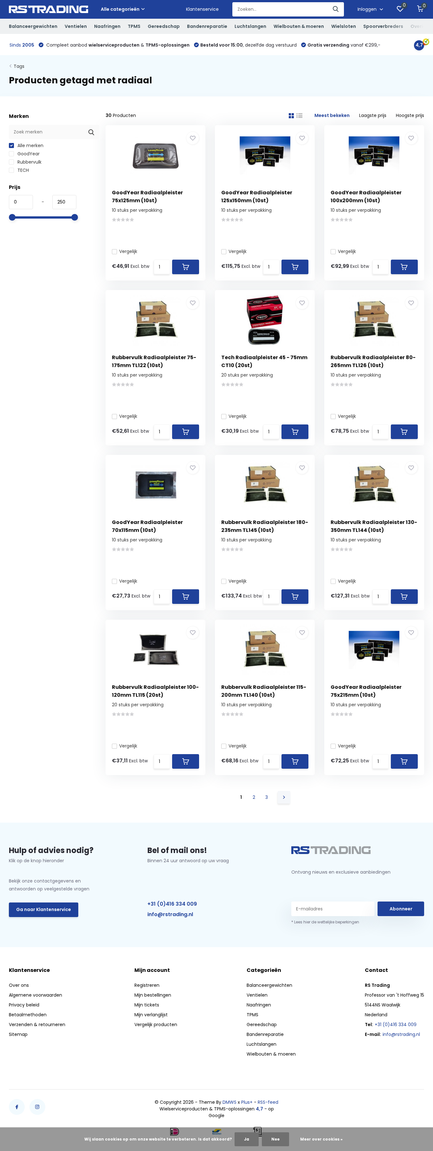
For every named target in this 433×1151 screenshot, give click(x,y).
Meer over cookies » (321, 1139)
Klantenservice (202, 9)
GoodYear (28, 154)
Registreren (146, 985)
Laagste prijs (372, 115)
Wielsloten (343, 26)
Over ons (19, 985)
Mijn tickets (146, 1005)
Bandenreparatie (207, 26)
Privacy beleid (24, 1005)
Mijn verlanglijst (151, 1015)
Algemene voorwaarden (35, 995)
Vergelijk (128, 251)
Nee (275, 1139)
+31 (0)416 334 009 (172, 904)
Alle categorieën (120, 9)
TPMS (134, 26)
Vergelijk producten (155, 1024)
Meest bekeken (332, 115)
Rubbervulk (29, 162)
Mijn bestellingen (152, 995)
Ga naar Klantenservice (43, 909)
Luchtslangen (250, 26)
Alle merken (29, 145)
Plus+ (247, 1102)
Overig (418, 26)
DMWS (229, 1102)
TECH (22, 170)
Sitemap (18, 1034)
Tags (19, 66)
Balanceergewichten (33, 26)
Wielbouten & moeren (299, 26)
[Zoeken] (336, 9)
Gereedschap (164, 26)
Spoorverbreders (383, 26)
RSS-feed (268, 1102)
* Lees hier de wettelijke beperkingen (325, 922)
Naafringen (107, 26)
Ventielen (76, 26)
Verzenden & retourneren (37, 1024)
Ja (246, 1139)
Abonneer (401, 909)
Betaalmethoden (28, 1015)
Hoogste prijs (410, 115)
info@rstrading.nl (170, 914)
